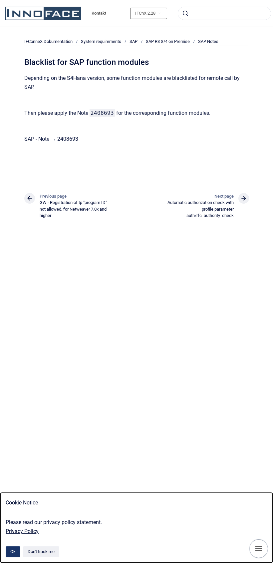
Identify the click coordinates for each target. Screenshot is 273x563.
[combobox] (224, 13)
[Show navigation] (259, 549)
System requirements (101, 41)
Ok (13, 551)
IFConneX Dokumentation (48, 41)
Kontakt (99, 13)
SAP (133, 41)
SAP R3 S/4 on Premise (168, 41)
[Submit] (185, 13)
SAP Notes (208, 41)
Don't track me (41, 551)
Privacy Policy (22, 531)
